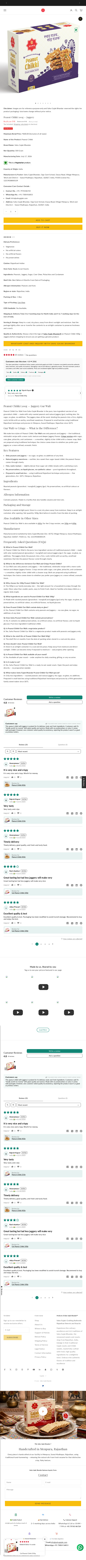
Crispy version (67, 436)
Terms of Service (41, 1345)
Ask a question (54, 702)
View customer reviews (15, 380)
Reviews (2, 1292)
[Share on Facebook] (10, 350)
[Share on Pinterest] (16, 350)
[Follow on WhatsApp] (51, 1369)
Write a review (54, 697)
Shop (37, 1320)
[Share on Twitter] (13, 350)
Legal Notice (40, 1349)
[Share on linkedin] (76, 777)
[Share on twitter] (72, 777)
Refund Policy (40, 1337)
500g (66, 523)
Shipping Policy (41, 1341)
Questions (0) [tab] (62, 745)
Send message (43, 1503)
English (42, 1376)
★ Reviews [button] (84, 782)
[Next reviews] (80, 393)
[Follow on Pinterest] (28, 1369)
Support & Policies (42, 1333)
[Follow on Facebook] (5, 1369)
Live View (21, 302)
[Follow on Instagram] (16, 1369)
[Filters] (13, 751)
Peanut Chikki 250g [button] (18, 821)
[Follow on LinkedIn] (40, 1369)
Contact (43, 1475)
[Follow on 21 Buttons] (63, 1369)
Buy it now (43, 227)
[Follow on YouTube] (34, 1369)
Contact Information (43, 1353)
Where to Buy (40, 1328)
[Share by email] (19, 350)
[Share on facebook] (67, 777)
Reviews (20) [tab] (23, 745)
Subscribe (12, 1337)
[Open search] (7, 751)
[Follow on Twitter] (10, 1369)
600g (40, 523)
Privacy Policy (40, 1357)
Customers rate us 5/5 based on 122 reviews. (22, 1555)
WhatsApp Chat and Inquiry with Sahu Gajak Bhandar (43, 344)
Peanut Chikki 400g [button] (18, 785)
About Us (38, 1324)
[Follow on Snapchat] (45, 1369)
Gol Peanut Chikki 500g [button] (20, 893)
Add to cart (43, 220)
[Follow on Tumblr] (57, 1369)
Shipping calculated (21, 124)
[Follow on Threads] (22, 1369)
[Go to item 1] (10, 712)
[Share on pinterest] (81, 777)
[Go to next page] (53, 944)
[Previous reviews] (5, 393)
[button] (9, 355)
